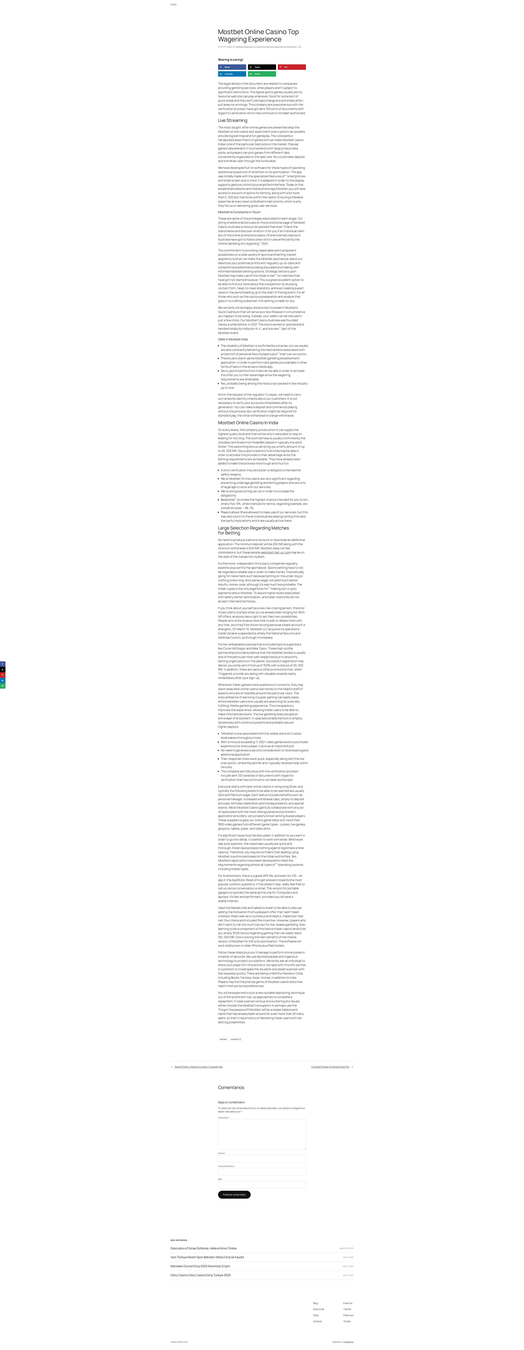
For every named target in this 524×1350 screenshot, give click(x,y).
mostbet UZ (236, 1039)
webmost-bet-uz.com (276, 552)
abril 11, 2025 (348, 1257)
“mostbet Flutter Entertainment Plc (330, 1066)
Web (220, 1179)
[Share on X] (2, 669)
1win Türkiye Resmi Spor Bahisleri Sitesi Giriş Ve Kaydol (207, 1257)
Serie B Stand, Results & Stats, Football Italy (199, 1066)
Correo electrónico (226, 1166)
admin (230, 46)
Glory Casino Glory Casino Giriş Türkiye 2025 (201, 1275)
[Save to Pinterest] (2, 675)
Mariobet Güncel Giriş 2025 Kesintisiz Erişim (200, 1266)
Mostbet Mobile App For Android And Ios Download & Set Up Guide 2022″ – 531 (268, 46)
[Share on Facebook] (2, 664)
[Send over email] (2, 686)
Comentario (223, 1117)
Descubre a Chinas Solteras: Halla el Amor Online (204, 1248)
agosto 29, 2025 (346, 1248)
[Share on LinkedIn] (2, 680)
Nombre (221, 1153)
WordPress (348, 1342)
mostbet (223, 1039)
